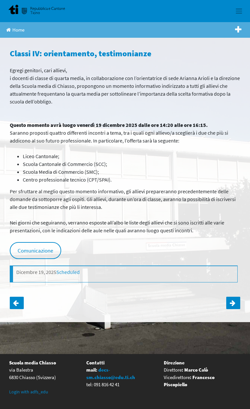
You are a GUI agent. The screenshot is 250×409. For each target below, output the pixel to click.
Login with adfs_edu (28, 392)
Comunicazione (35, 250)
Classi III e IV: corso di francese (17, 303)
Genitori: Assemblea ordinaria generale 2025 (233, 303)
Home (18, 30)
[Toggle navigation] (239, 11)
